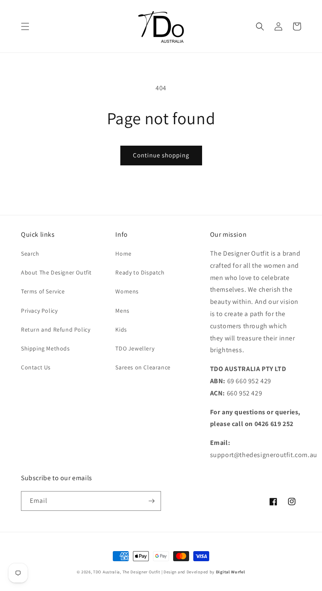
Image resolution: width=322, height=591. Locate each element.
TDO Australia (106, 572)
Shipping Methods (45, 348)
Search (30, 253)
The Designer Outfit (141, 572)
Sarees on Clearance (142, 367)
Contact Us (36, 367)
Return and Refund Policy (55, 329)
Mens (122, 310)
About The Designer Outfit (56, 272)
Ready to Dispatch (139, 272)
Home (123, 253)
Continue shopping (161, 155)
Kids (121, 329)
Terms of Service (43, 291)
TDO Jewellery (134, 348)
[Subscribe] (151, 501)
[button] (25, 26)
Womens (127, 291)
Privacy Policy (39, 310)
